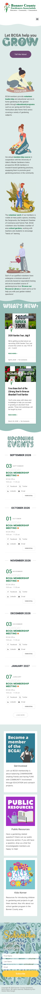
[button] (37, 19)
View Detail (29, 495)
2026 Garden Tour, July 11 (19, 335)
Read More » (12, 353)
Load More (20, 715)
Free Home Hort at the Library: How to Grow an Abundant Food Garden (18, 391)
